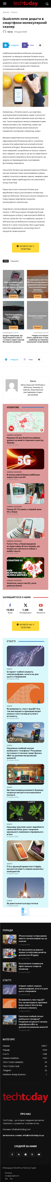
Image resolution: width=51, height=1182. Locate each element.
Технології (14, 261)
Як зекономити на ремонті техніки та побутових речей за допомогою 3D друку (32, 952)
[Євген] (5, 32)
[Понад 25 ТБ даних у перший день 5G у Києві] (25, 493)
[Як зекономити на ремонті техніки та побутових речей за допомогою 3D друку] (9, 953)
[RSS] (18, 1154)
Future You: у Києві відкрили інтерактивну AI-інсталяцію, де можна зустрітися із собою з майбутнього (23, 547)
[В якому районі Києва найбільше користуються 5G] (25, 459)
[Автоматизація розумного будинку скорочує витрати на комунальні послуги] (25, 774)
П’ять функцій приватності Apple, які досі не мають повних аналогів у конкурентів (25, 869)
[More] (40, 45)
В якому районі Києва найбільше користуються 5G (23, 476)
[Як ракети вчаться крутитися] (25, 887)
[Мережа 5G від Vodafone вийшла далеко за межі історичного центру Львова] (25, 422)
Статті (37, 296)
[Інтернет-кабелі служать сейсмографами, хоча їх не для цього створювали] (25, 656)
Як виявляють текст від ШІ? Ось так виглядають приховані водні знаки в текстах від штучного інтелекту (37, 284)
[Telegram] (25, 1154)
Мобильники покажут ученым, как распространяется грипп (13, 284)
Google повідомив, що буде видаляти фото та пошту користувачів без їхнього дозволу (13, 339)
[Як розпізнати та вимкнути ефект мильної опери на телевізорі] (9, 967)
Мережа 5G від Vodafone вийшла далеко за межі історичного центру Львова (25, 440)
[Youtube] (38, 1154)
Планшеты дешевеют (37, 315)
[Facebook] (12, 1154)
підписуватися (41, 604)
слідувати (25, 604)
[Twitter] (32, 1154)
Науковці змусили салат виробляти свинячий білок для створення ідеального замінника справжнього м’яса (25, 831)
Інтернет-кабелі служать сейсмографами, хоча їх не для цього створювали (22, 674)
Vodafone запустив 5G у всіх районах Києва (21, 584)
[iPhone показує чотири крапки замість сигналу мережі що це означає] (9, 939)
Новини (14, 12)
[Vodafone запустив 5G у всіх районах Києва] (25, 567)
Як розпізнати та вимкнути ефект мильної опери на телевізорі (31, 966)
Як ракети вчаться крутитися (22, 903)
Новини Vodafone (14, 435)
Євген (10, 32)
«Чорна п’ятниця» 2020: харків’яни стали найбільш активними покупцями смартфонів (37, 339)
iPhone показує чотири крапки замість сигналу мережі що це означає (33, 938)
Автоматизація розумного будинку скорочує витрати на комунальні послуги (25, 792)
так (10, 604)
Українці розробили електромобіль (13, 315)
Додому (6, 12)
